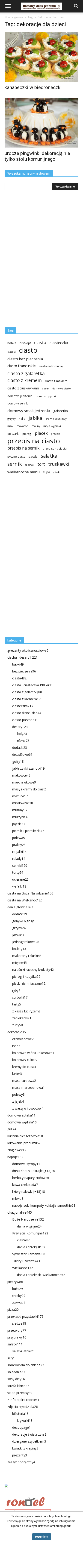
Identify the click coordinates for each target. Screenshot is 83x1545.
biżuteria (20, 1413)
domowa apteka (21, 1115)
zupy (17, 1025)
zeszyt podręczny (21, 1462)
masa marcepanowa (28, 1087)
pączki (33, 456)
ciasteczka (59, 342)
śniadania (16, 1372)
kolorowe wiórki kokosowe (33, 1053)
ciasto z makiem (56, 381)
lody (22, 733)
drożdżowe (22, 754)
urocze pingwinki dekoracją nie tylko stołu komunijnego (37, 156)
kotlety (19, 949)
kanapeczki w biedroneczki (33, 87)
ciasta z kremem (27, 699)
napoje (15, 1157)
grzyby (11, 418)
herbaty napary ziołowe (30, 1177)
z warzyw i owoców (27, 1108)
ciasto (28, 350)
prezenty (19, 1455)
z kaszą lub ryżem (26, 1011)
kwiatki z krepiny (25, 1448)
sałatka (49, 455)
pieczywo (16, 1282)
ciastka (11, 351)
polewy (18, 1094)
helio (22, 418)
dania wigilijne (29, 1226)
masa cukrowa (24, 1080)
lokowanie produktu (24, 1143)
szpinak (29, 464)
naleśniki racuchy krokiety (33, 969)
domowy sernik (17, 403)
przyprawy (16, 1337)
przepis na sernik (23, 448)
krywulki (25, 1420)
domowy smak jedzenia (28, 410)
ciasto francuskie (21, 366)
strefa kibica (18, 1386)
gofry (18, 761)
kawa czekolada (25, 1184)
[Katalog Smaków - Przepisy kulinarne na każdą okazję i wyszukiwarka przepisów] (41, 1491)
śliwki (56, 472)
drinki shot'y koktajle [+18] (33, 1171)
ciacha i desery (22, 657)
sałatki (15, 1344)
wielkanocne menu (23, 472)
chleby (18, 1295)
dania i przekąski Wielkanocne (41, 1275)
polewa (18, 838)
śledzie (19, 1323)
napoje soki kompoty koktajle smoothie (43, 1205)
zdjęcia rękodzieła (22, 1406)
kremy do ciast (24, 1066)
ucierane (20, 879)
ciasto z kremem (24, 380)
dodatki (19, 747)
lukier (17, 1073)
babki (18, 664)
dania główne (20, 907)
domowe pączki (46, 396)
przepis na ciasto (33, 440)
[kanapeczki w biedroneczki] (41, 57)
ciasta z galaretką (27, 692)
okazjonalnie (19, 1212)
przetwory (16, 1330)
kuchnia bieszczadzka (25, 1136)
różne (23, 740)
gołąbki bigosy (24, 921)
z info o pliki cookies (23, 1399)
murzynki (19, 817)
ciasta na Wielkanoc (24, 900)
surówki (19, 997)
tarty (16, 1004)
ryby (16, 990)
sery (11, 1358)
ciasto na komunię (51, 366)
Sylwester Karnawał (28, 1254)
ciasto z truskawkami (23, 388)
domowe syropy (26, 1164)
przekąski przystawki (25, 1316)
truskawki (58, 464)
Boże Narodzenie (28, 1219)
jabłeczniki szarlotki (28, 768)
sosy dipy (16, 1379)
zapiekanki (21, 1018)
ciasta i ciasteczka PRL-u (32, 685)
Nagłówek (16, 1150)
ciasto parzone (25, 720)
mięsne (19, 962)
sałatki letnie (23, 1351)
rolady (18, 858)
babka (11, 343)
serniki (19, 865)
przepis (55, 433)
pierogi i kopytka (26, 976)
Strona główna (14, 17)
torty (17, 872)
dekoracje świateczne (29, 1434)
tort (41, 464)
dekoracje (16, 1032)
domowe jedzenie (20, 396)
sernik (14, 463)
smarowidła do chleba (25, 1365)
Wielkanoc (22, 1268)
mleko (17, 1198)
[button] (76, 6)
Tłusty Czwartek (26, 1261)
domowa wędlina (22, 1122)
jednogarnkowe (25, 942)
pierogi (27, 433)
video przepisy (19, 1393)
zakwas (18, 1302)
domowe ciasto (61, 388)
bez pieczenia (24, 671)
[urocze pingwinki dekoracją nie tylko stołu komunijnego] (41, 123)
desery (20, 727)
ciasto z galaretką (26, 373)
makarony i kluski (27, 955)
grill (11, 1129)
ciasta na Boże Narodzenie (30, 893)
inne (16, 1046)
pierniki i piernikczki (28, 831)
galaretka (60, 411)
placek (41, 433)
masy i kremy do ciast (29, 789)
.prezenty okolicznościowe (27, 650)
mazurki (20, 796)
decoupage (21, 1427)
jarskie (19, 935)
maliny (36, 426)
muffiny (19, 810)
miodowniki (22, 803)
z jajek (18, 1101)
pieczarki (13, 433)
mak (10, 426)
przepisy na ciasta (55, 448)
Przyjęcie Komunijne (30, 1233)
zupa (46, 472)
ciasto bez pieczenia (25, 358)
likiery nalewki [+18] (28, 1191)
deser (45, 388)
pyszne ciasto (16, 457)
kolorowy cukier (25, 1060)
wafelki (19, 886)
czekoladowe (23, 1039)
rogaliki (19, 851)
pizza (13, 1309)
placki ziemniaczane (28, 983)
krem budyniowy (56, 418)
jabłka (35, 418)
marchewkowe (24, 782)
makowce (21, 775)
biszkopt (25, 343)
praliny (19, 844)
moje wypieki (52, 426)
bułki (17, 1288)
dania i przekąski (31, 1247)
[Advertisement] (39, 557)
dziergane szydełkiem (29, 1441)
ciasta (40, 342)
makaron (22, 426)
